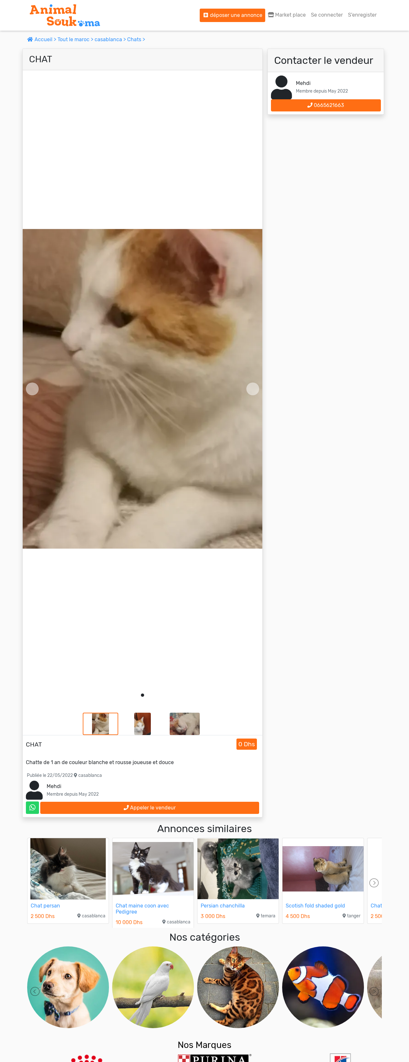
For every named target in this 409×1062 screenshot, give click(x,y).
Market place (290, 15)
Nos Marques (204, 1045)
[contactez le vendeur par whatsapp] (32, 807)
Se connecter (327, 15)
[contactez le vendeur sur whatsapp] (32, 807)
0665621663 (328, 105)
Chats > (136, 39)
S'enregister (362, 15)
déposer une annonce (235, 15)
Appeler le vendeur (152, 808)
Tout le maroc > (76, 39)
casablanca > (111, 39)
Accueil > (45, 39)
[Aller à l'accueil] (65, 15)
